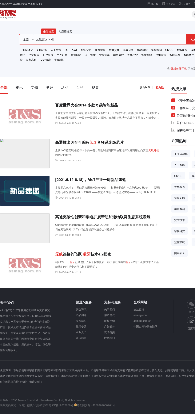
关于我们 (109, 309)
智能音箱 (104, 55)
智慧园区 (76, 55)
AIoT (74, 50)
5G (66, 50)
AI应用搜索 (65, 31)
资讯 (19, 87)
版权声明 (109, 321)
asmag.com (140, 315)
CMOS (169, 50)
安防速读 (45, 60)
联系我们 (109, 338)
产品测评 (81, 315)
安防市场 (42, 50)
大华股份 (179, 187)
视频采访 (160, 55)
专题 (34, 87)
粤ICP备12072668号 (61, 405)
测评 (49, 87)
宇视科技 (59, 60)
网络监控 (118, 55)
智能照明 (146, 55)
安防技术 (179, 220)
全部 (4, 87)
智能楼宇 (189, 55)
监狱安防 (179, 198)
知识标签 (81, 338)
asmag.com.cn (142, 321)
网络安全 (179, 253)
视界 (95, 87)
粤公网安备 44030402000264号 (96, 405)
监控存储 (156, 50)
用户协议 (109, 315)
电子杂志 (170, 3)
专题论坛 (81, 321)
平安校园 (34, 55)
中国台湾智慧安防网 (145, 326)
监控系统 (179, 242)
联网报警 (100, 50)
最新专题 (81, 326)
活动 (65, 87)
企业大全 (81, 332)
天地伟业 (132, 55)
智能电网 (174, 55)
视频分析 (128, 50)
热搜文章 (179, 88)
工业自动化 (26, 50)
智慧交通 (114, 50)
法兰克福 (138, 309)
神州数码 (179, 209)
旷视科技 (48, 55)
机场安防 (86, 50)
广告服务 (109, 326)
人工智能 (56, 50)
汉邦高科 (31, 60)
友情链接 (109, 332)
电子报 (154, 3)
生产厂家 (62, 55)
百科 (80, 87)
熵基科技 (142, 50)
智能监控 (182, 50)
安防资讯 (81, 309)
